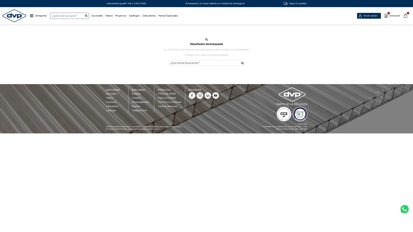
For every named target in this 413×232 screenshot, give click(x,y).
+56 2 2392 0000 (136, 3)
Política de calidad (167, 93)
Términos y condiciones (169, 102)
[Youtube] (215, 95)
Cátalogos (111, 110)
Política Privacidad (167, 98)
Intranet (136, 106)
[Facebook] (192, 95)
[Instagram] (200, 95)
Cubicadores (149, 15)
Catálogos (134, 15)
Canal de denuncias (167, 106)
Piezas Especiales (168, 15)
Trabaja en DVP (139, 110)
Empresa (136, 93)
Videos (109, 15)
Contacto (136, 98)
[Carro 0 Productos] (405, 16)
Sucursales (97, 15)
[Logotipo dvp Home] (14, 16)
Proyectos (120, 15)
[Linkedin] (208, 95)
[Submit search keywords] (86, 15)
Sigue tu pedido (298, 3)
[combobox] (69, 16)
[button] (369, 15)
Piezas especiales (140, 102)
